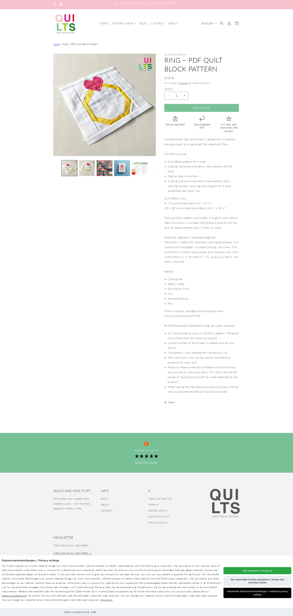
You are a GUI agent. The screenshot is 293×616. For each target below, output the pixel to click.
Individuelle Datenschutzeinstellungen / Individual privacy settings (257, 593)
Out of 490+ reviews (146, 462)
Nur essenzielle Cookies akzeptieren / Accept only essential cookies (257, 581)
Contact (106, 510)
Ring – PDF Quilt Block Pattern (80, 44)
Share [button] (171, 402)
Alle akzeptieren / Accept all (257, 570)
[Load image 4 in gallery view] (122, 168)
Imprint (154, 504)
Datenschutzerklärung (14, 595)
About (105, 504)
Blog (104, 498)
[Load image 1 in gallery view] (69, 168)
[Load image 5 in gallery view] (140, 168)
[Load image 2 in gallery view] (87, 168)
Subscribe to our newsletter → (72, 552)
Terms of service (160, 498)
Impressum (106, 599)
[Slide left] (57, 168)
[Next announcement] (182, 4)
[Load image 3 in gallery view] (104, 168)
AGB (93, 612)
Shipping (182, 83)
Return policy (158, 510)
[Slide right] (152, 168)
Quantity (168, 88)
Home (56, 44)
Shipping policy (159, 516)
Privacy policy (158, 522)
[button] (123, 23)
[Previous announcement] (110, 4)
